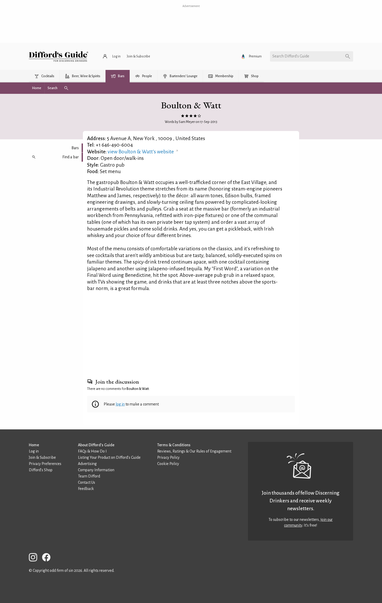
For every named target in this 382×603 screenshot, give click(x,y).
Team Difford (89, 476)
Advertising (87, 464)
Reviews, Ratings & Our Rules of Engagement (194, 451)
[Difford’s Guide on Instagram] (35, 558)
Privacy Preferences (45, 464)
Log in (34, 451)
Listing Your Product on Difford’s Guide (109, 457)
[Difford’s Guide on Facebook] (48, 558)
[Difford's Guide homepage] (58, 56)
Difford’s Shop (40, 470)
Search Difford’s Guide (290, 56)
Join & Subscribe (42, 457)
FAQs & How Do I (92, 451)
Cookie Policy (168, 464)
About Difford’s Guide (96, 445)
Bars (75, 148)
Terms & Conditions (173, 445)
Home (34, 445)
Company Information (96, 470)
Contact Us (86, 482)
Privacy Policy (168, 457)
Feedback (86, 489)
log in (120, 404)
